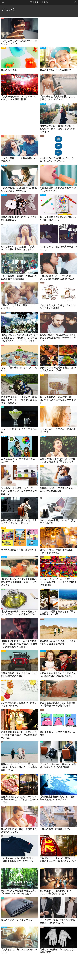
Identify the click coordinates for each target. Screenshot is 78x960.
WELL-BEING (42, 47)
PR (2, 224)
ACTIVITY (3, 47)
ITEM (2, 407)
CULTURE (42, 136)
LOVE (2, 18)
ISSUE (3, 589)
